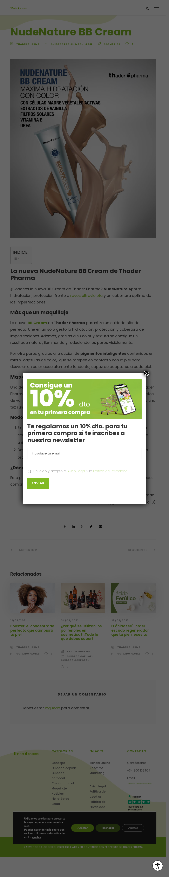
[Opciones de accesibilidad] (158, 866)
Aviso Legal (77, 471)
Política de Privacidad (110, 471)
